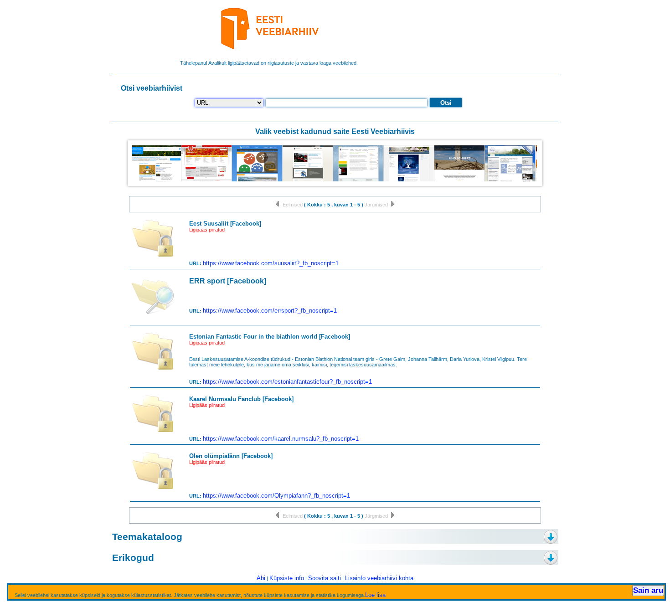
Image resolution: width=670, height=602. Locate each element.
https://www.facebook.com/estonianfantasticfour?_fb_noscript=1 (287, 381)
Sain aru (648, 590)
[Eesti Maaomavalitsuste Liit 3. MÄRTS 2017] (507, 180)
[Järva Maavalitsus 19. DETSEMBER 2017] (406, 180)
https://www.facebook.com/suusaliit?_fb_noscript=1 (271, 263)
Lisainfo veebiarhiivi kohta (379, 578)
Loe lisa (375, 594)
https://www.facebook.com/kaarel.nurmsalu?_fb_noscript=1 (281, 438)
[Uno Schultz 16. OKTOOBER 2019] (457, 180)
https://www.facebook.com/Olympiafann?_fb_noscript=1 (276, 495)
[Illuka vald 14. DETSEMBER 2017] (204, 180)
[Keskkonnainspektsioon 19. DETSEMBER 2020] (305, 180)
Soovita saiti (324, 578)
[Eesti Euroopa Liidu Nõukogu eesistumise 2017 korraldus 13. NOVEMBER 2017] (153, 180)
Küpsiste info (286, 578)
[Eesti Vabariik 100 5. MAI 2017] (254, 180)
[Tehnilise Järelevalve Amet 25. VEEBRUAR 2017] (355, 180)
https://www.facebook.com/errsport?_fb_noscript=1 (270, 310)
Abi (261, 578)
